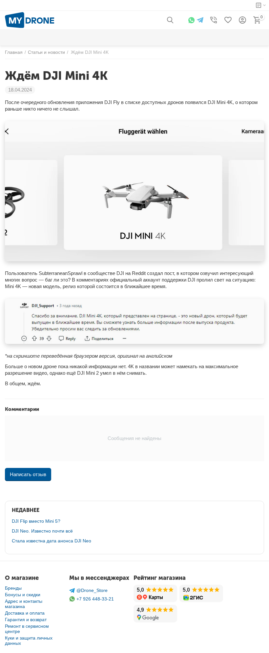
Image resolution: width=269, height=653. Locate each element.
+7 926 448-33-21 (95, 598)
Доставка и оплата (25, 613)
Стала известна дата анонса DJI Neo (51, 540)
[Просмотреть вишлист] (228, 20)
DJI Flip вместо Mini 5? (36, 521)
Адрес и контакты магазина (23, 604)
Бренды (13, 588)
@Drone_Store (92, 590)
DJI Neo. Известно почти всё (42, 531)
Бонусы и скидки (22, 594)
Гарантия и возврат (26, 619)
